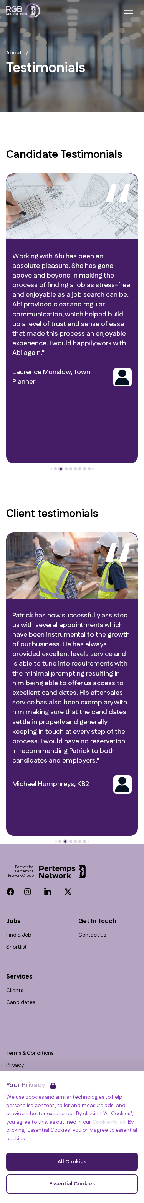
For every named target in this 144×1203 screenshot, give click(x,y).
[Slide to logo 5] (75, 468)
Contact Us (92, 935)
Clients (14, 990)
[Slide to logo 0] (51, 469)
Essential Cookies (72, 1184)
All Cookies (72, 1162)
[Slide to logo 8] (89, 468)
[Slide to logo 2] (60, 469)
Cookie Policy (109, 1122)
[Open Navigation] (128, 11)
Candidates (20, 1002)
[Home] (23, 10)
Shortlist (16, 947)
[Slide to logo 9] (93, 469)
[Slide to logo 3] (66, 468)
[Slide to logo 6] (79, 468)
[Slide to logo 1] (55, 468)
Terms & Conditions (29, 1053)
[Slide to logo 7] (84, 468)
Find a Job (18, 935)
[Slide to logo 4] (70, 468)
